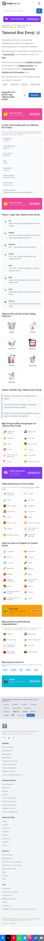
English (6, 704)
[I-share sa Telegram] (24, 938)
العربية (6, 715)
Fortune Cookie (32, 523)
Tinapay (29, 557)
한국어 (33, 712)
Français (33, 704)
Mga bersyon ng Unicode (11, 865)
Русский (7, 712)
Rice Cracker (10, 505)
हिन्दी (12, 715)
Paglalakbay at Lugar (10, 761)
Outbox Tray (9, 639)
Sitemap (5, 923)
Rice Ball (29, 438)
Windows (5, 832)
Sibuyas (29, 592)
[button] (22, 140)
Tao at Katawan (8, 747)
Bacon (7, 557)
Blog (4, 872)
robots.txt (13, 923)
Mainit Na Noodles (8, 494)
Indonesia (21, 715)
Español (15, 704)
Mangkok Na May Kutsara (11, 592)
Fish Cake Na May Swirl (10, 455)
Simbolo (5, 795)
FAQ (4, 879)
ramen (28, 670)
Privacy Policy (7, 895)
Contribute (6, 888)
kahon (5, 670)
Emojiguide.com (7, 25)
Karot (28, 574)
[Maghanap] (39, 10)
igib (21, 670)
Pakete (7, 634)
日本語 (25, 712)
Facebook (6, 828)
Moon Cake (30, 443)
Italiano (6, 708)
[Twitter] (9, 738)
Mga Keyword (7, 858)
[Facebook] (4, 738)
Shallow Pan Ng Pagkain (11, 599)
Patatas (8, 574)
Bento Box (30, 431)
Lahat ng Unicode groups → (12, 775)
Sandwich (29, 551)
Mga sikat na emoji (9, 869)
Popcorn (29, 645)
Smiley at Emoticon (9, 801)
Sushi (7, 449)
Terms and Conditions (10, 892)
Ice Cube (8, 562)
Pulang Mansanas (9, 580)
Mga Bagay (6, 754)
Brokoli (7, 586)
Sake (28, 598)
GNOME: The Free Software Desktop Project (18, 909)
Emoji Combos (7, 855)
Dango (7, 528)
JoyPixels (5, 842)
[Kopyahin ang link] (35, 938)
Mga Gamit (6, 788)
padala (13, 670)
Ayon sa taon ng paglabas (12, 862)
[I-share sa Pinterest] (13, 938)
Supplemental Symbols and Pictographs (18, 192)
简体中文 (16, 712)
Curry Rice (30, 455)
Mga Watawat (7, 751)
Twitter (4, 835)
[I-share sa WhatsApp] (19, 938)
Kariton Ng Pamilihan (9, 646)
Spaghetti (8, 438)
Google (5, 825)
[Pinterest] (13, 738)
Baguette (8, 568)
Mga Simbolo (7, 758)
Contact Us (6, 906)
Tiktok (4, 845)
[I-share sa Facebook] (2, 938)
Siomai (28, 449)
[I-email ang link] (41, 938)
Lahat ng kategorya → (10, 812)
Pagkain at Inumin (23, 25)
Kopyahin (35, 95)
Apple (4, 821)
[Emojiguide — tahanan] (4, 726)
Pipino (28, 562)
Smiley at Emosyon (9, 764)
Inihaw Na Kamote (8, 432)
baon (36, 670)
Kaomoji (5, 876)
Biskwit (28, 568)
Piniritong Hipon (32, 461)
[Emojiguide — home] (11, 3)
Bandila (5, 791)
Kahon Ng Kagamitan (9, 652)
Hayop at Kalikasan (9, 768)
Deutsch (24, 704)
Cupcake (8, 551)
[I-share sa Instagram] (30, 938)
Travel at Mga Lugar (9, 798)
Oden (7, 461)
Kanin (7, 443)
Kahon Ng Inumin (32, 639)
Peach (28, 586)
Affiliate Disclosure (9, 899)
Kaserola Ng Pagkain (30, 580)
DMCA (4, 902)
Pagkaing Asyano (7, 27)
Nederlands (16, 708)
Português (28, 708)
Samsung (5, 838)
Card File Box (31, 651)
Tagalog (31, 715)
